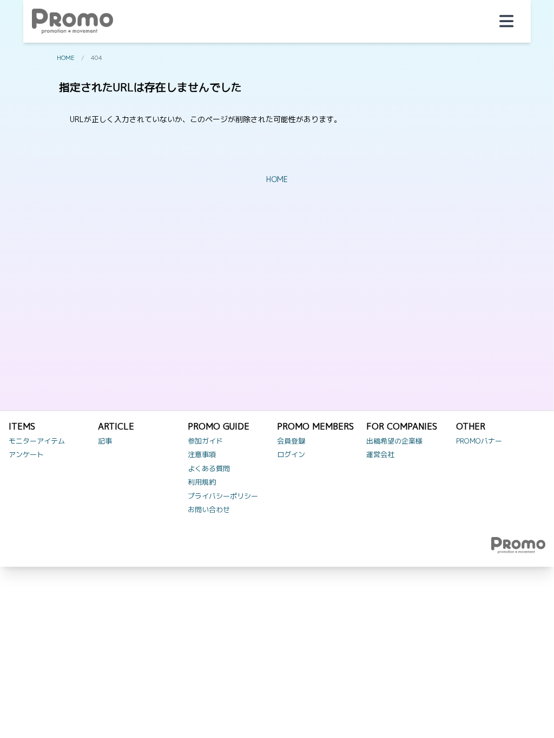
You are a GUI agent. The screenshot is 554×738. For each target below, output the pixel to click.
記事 (105, 441)
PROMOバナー (479, 441)
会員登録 (291, 441)
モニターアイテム (37, 441)
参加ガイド (205, 441)
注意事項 (202, 454)
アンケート (26, 454)
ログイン (291, 454)
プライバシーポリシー (223, 496)
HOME (66, 57)
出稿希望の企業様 (394, 441)
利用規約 (202, 482)
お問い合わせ (209, 509)
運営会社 (380, 454)
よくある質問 (209, 468)
